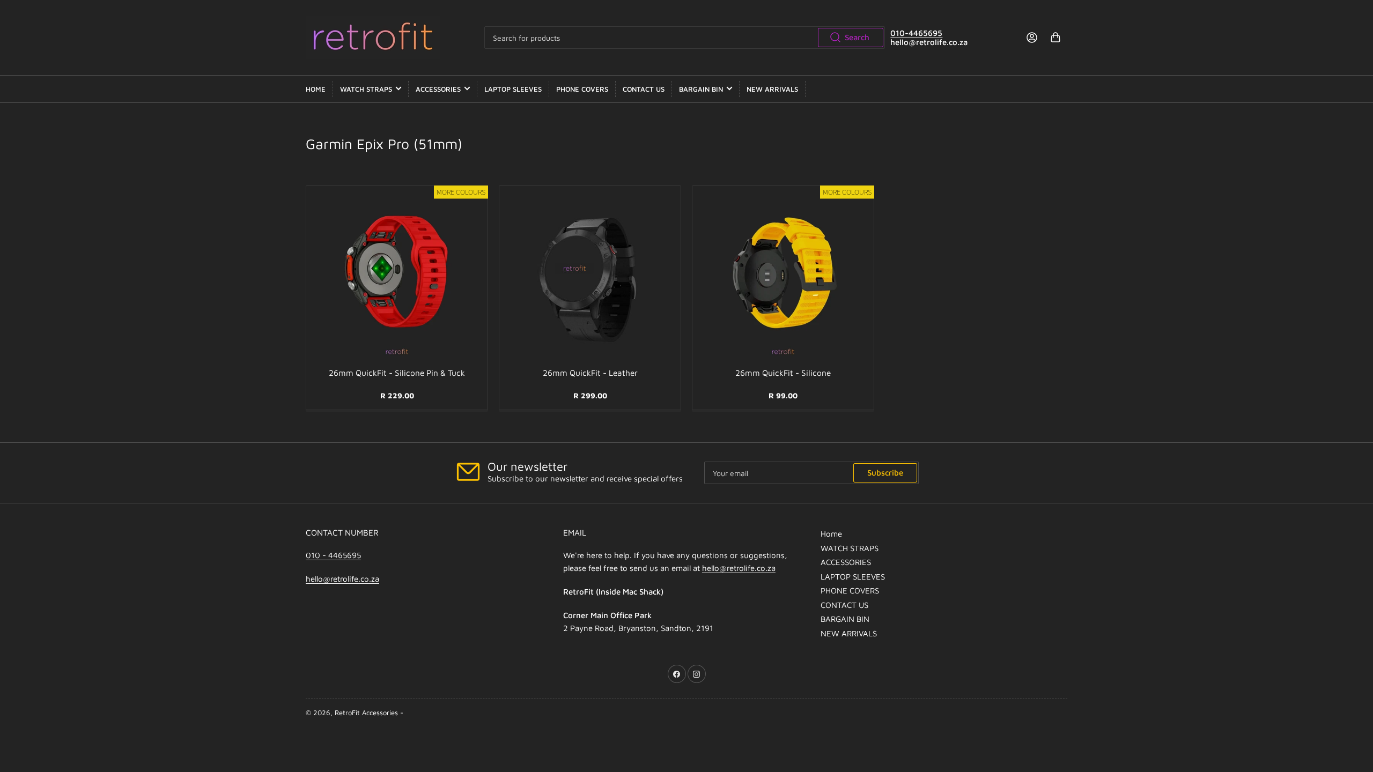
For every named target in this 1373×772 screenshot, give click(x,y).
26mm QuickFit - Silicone (783, 372)
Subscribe (885, 472)
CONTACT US (644, 89)
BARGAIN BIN (701, 89)
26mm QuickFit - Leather (590, 372)
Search (857, 37)
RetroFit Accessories (366, 712)
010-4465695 (916, 33)
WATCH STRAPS (366, 89)
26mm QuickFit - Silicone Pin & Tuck (397, 372)
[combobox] (684, 37)
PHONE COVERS (582, 89)
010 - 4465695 (333, 555)
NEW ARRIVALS (772, 89)
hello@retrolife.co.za (342, 578)
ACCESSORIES (438, 89)
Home (316, 89)
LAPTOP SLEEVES (513, 89)
